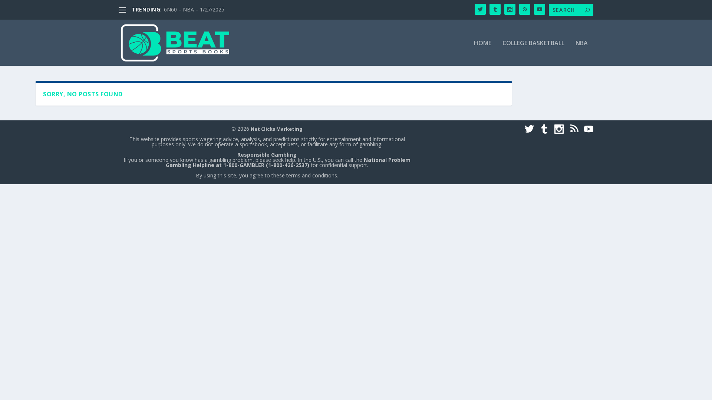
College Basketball (533, 43)
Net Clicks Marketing (277, 129)
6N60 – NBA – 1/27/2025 (194, 9)
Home (482, 43)
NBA (582, 43)
